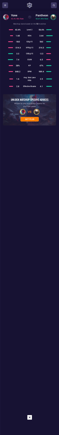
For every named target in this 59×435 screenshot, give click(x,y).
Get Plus (29, 119)
